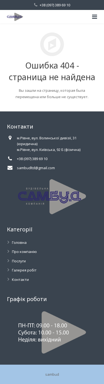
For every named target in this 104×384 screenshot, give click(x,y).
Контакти (20, 279)
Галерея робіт (24, 270)
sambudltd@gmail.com (36, 167)
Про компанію (24, 251)
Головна (19, 242)
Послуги (19, 260)
